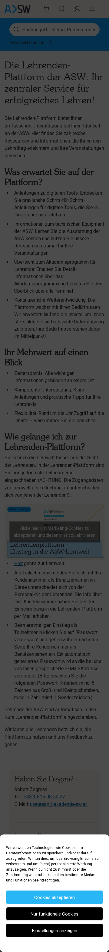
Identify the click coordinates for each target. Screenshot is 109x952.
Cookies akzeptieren (54, 897)
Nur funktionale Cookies (54, 914)
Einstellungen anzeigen (54, 930)
